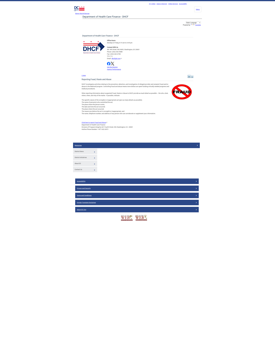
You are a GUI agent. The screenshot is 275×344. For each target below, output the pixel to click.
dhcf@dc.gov (116, 58)
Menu (198, 9)
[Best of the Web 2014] (127, 220)
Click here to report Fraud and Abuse (94, 122)
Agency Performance (114, 69)
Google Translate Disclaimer (86, 202)
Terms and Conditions (84, 195)
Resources (78, 145)
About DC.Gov (81, 210)
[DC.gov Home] (79, 12)
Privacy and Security (84, 188)
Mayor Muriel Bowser (82, 13)
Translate (198, 25)
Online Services (173, 4)
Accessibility (183, 4)
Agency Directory (162, 4)
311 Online (152, 4)
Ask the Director (112, 67)
